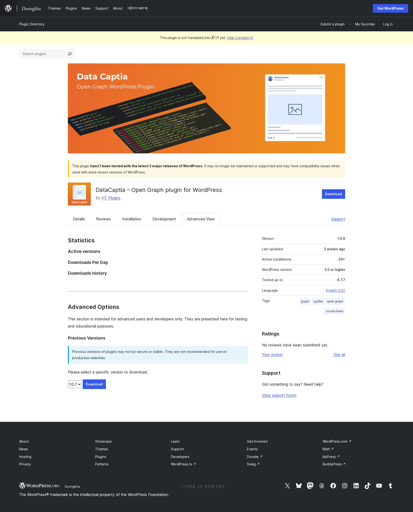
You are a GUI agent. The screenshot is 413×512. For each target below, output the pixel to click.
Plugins (100, 457)
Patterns (102, 464)
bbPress (331, 457)
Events (252, 449)
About (24, 441)
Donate (255, 457)
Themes (101, 449)
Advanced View (201, 219)
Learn (175, 441)
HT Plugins (111, 197)
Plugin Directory (31, 24)
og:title (318, 301)
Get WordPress (390, 8)
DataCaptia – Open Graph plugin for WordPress (159, 189)
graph (305, 301)
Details (79, 219)
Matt (328, 449)
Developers (180, 457)
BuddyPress (334, 464)
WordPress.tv (183, 464)
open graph (335, 301)
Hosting (25, 457)
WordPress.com (337, 441)
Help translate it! (240, 38)
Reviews (103, 219)
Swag (253, 464)
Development (164, 219)
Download (333, 194)
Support (338, 219)
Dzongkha (72, 486)
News (23, 449)
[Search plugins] (70, 54)
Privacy (25, 464)
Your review (272, 354)
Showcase (103, 441)
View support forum (279, 395)
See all (339, 354)
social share (334, 311)
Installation (131, 219)
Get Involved (257, 441)
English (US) (335, 290)
